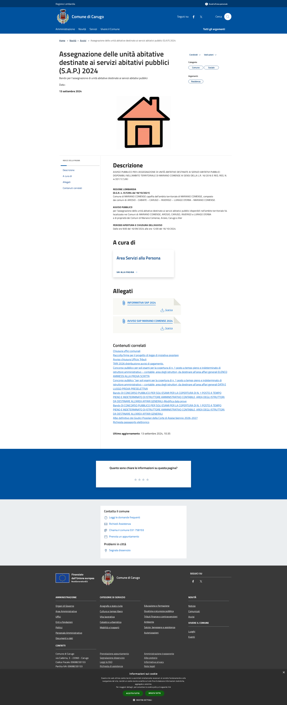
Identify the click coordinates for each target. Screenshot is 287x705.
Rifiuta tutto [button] (155, 693)
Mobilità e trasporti (109, 627)
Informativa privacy (154, 662)
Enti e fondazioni (64, 622)
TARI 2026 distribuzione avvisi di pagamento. (138, 364)
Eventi (191, 637)
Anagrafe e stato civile (111, 606)
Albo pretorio (150, 658)
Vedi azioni (209, 54)
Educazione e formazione (156, 606)
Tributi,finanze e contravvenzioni (160, 616)
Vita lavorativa (107, 616)
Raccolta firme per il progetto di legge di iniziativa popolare (146, 355)
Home (62, 40)
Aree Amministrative (66, 611)
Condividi (193, 54)
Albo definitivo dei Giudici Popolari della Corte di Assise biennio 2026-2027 (155, 418)
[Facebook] (192, 16)
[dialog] (143, 687)
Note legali (149, 666)
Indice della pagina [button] (71, 160)
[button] (143, 699)
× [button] (284, 672)
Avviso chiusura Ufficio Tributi (129, 359)
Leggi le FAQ (106, 662)
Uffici (58, 616)
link (169, 687)
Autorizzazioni (151, 632)
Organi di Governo (65, 606)
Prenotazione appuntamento (114, 653)
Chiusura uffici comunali (126, 351)
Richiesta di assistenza (111, 666)
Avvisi (83, 40)
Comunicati (194, 611)
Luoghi (191, 631)
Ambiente (149, 622)
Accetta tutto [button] (132, 693)
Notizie (192, 606)
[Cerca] (227, 16)
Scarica (169, 310)
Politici (59, 627)
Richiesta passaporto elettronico (131, 422)
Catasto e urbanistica (110, 622)
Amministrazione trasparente (159, 653)
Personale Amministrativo (69, 633)
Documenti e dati (64, 638)
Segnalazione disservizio (112, 658)
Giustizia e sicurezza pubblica (159, 611)
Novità (73, 40)
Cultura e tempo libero (111, 611)
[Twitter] (200, 16)
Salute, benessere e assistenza (159, 627)
